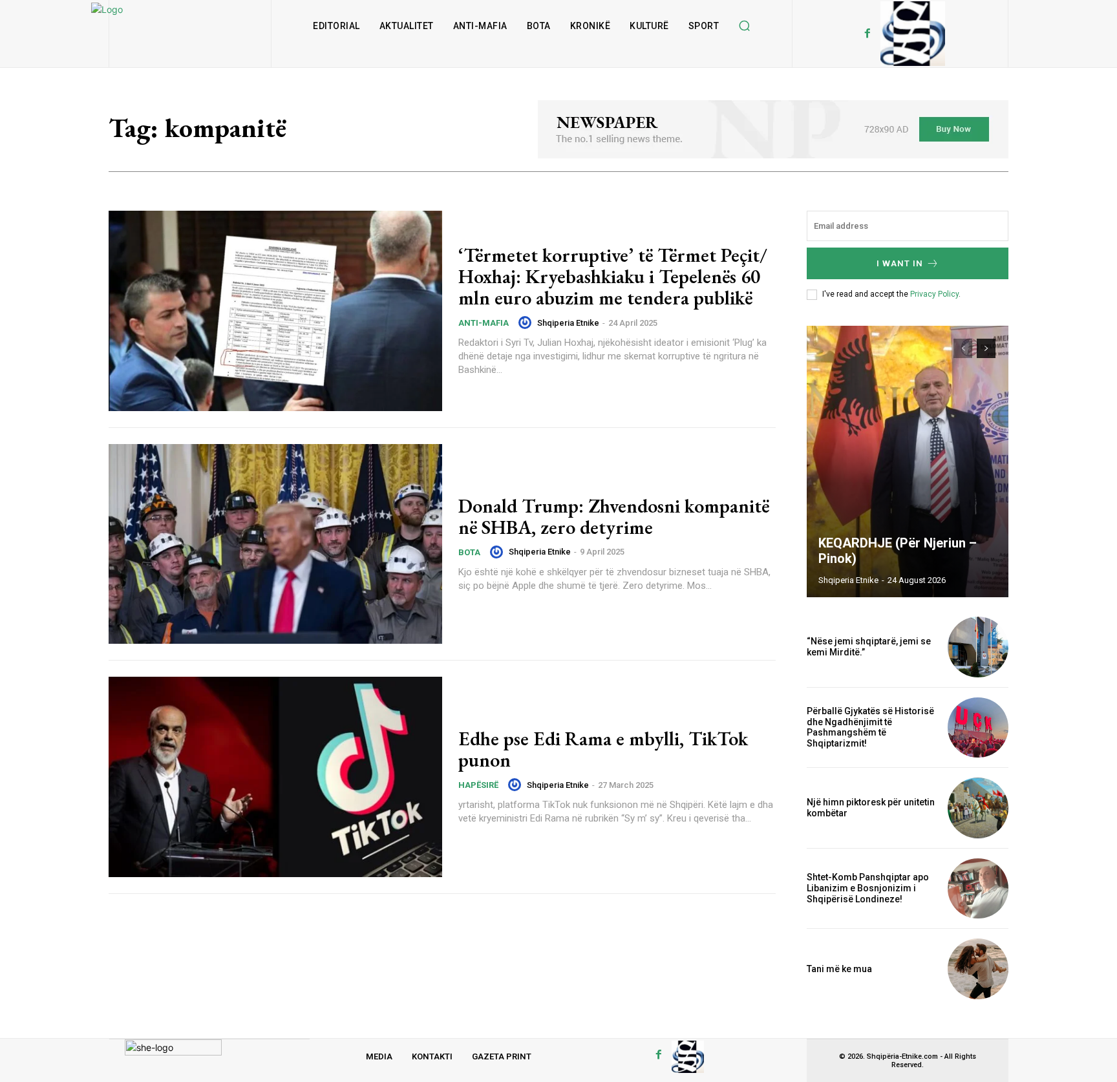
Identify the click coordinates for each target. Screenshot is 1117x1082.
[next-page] (986, 348)
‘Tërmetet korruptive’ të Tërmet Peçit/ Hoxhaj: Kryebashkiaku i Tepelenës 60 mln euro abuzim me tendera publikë (612, 276)
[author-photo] (526, 322)
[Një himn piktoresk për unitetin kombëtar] (978, 808)
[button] (744, 26)
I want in (900, 263)
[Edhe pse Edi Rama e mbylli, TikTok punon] (275, 777)
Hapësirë (478, 785)
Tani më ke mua (839, 969)
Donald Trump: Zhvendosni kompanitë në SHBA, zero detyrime (613, 516)
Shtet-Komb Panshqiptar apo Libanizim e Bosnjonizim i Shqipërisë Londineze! (868, 888)
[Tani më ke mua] (978, 969)
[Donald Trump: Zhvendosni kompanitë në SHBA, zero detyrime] (275, 544)
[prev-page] (962, 348)
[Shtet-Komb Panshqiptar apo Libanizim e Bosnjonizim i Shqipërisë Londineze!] (978, 888)
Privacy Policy (934, 294)
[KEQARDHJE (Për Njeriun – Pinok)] (907, 461)
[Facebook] (867, 34)
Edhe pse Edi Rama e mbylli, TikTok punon (603, 749)
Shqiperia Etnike (568, 323)
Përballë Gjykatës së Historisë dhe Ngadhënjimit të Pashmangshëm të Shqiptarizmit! (870, 727)
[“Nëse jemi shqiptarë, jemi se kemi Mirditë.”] (978, 647)
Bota (469, 552)
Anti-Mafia (483, 323)
